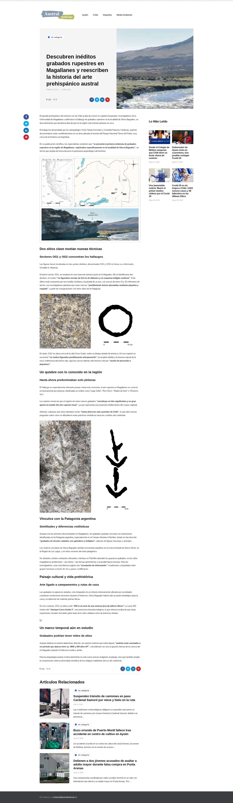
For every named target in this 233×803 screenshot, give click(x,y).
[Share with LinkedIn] (102, 99)
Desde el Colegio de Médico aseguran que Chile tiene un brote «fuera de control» (159, 152)
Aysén (85, 15)
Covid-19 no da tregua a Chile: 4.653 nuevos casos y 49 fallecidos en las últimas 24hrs (182, 190)
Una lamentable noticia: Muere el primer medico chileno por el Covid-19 (159, 190)
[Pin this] (107, 99)
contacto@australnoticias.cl (64, 797)
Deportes (107, 15)
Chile (95, 15)
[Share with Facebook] (91, 99)
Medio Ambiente (124, 15)
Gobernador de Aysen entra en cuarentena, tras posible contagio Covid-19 (180, 152)
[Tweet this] (97, 99)
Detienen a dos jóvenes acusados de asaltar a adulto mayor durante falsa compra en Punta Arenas (105, 764)
